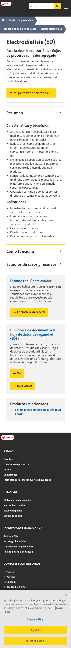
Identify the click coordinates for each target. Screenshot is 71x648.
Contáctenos (10, 474)
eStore (7, 469)
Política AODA (11, 536)
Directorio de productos (16, 464)
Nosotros (8, 459)
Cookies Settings (35, 619)
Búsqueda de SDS (13, 515)
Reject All (35, 630)
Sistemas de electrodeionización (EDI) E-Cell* (38, 412)
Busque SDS (24, 386)
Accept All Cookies (35, 640)
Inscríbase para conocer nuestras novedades (27, 479)
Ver (19, 373)
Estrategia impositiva (15, 541)
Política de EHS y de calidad (18, 551)
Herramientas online (15, 505)
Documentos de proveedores (19, 546)
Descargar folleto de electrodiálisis (31, 93)
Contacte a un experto (31, 312)
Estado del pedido (13, 510)
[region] (35, 619)
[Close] (66, 595)
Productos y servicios (21, 20)
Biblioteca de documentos (17, 500)
